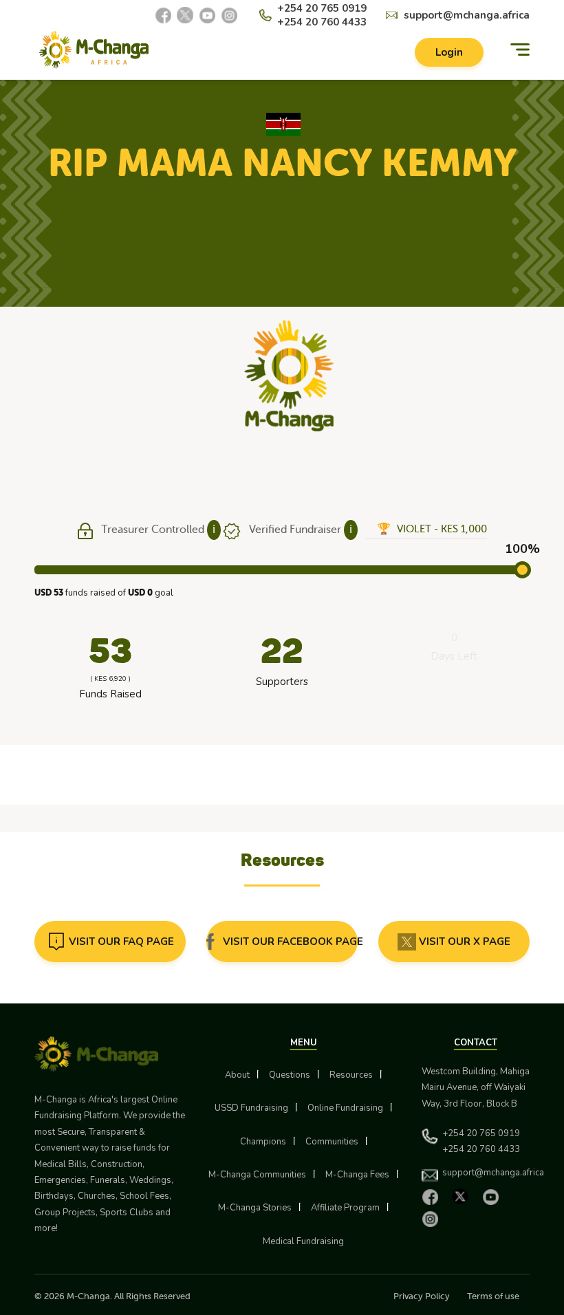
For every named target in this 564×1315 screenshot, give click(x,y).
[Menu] (520, 49)
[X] (185, 15)
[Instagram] (229, 15)
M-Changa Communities (257, 1175)
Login (449, 52)
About (237, 1075)
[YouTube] (207, 15)
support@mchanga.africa (467, 15)
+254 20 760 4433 (322, 22)
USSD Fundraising (251, 1108)
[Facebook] (163, 15)
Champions (263, 1141)
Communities (331, 1141)
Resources (351, 1075)
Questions (289, 1075)
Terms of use (493, 1296)
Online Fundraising (345, 1108)
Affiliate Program (345, 1208)
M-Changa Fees (357, 1175)
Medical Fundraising (303, 1241)
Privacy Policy (421, 1296)
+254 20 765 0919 (322, 8)
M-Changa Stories (255, 1208)
